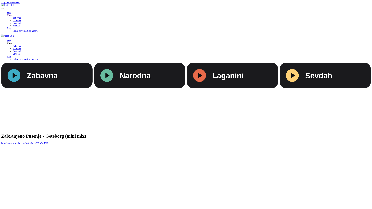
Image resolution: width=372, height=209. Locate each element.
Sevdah (16, 25)
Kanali (10, 15)
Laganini (17, 23)
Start (9, 12)
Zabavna (17, 18)
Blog (9, 28)
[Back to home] (7, 5)
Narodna (17, 20)
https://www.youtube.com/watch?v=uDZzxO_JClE (24, 143)
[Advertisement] (88, 108)
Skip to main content (10, 2)
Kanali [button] (10, 43)
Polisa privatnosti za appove (25, 31)
